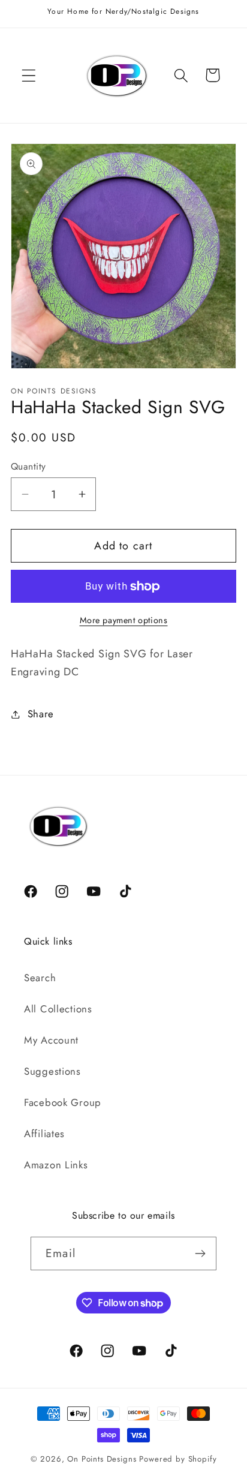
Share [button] (41, 714)
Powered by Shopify (177, 1459)
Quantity (28, 466)
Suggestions (52, 1071)
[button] (29, 75)
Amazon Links (56, 1165)
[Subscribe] (200, 1253)
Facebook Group (62, 1102)
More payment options (124, 620)
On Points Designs (101, 1459)
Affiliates (44, 1133)
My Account (51, 1040)
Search (40, 977)
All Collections (58, 1009)
